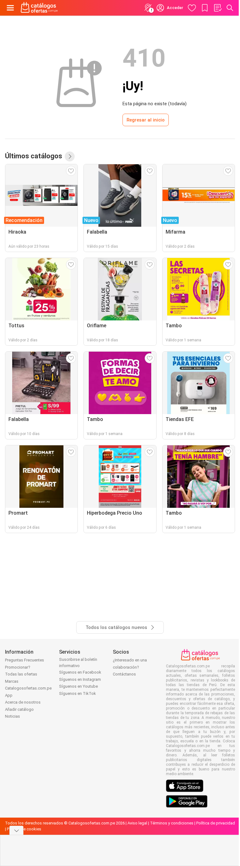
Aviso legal (137, 823)
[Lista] (217, 8)
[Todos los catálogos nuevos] (70, 156)
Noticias (12, 716)
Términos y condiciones (171, 823)
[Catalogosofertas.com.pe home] (39, 8)
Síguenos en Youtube (78, 686)
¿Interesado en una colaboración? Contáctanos (130, 667)
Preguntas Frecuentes (24, 660)
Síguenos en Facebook (80, 672)
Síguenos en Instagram (80, 679)
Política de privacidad (215, 823)
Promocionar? (17, 667)
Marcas (11, 681)
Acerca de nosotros (23, 702)
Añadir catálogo (19, 709)
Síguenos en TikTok (77, 693)
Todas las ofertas (21, 674)
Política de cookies (24, 829)
